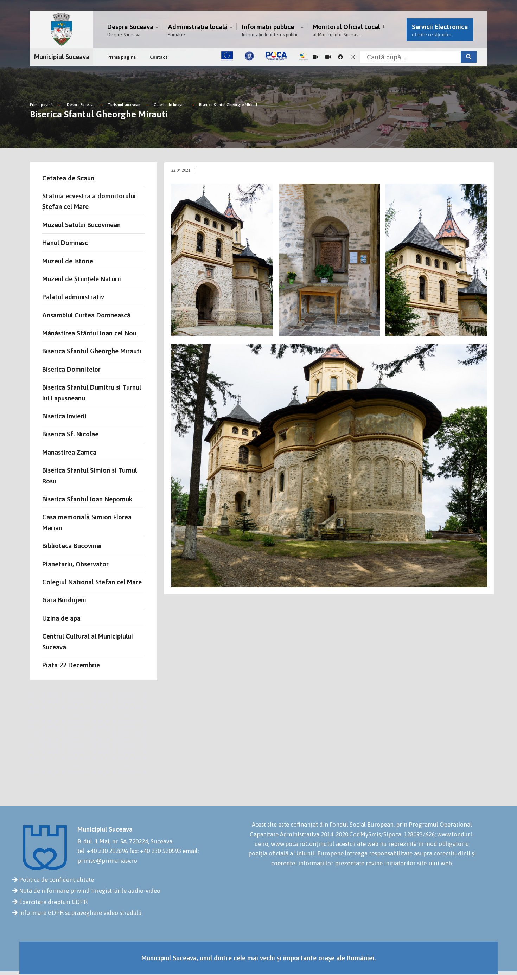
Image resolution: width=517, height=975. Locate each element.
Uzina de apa (61, 618)
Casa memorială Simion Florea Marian (87, 522)
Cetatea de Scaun (68, 178)
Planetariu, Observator (75, 564)
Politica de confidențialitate (56, 879)
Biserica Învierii (64, 416)
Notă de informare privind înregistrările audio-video (89, 890)
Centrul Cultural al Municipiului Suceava (87, 641)
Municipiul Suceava (61, 56)
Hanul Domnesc (65, 242)
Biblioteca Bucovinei (72, 546)
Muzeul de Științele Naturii (81, 279)
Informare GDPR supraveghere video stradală (80, 912)
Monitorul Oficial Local (346, 30)
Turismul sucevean (124, 105)
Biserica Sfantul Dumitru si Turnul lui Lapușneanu (91, 392)
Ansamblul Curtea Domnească (86, 315)
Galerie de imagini (170, 105)
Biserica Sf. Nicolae (70, 434)
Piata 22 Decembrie (71, 665)
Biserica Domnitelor (71, 369)
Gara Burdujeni (64, 600)
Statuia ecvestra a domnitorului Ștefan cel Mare (89, 201)
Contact (158, 57)
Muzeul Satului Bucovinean (81, 225)
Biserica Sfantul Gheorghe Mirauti (228, 105)
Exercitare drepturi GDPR (53, 901)
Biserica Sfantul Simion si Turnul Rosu (89, 475)
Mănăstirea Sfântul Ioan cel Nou (89, 333)
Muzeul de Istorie (67, 261)
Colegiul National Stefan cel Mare (92, 582)
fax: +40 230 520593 (155, 850)
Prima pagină (121, 57)
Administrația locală (198, 30)
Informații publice (270, 30)
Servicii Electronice (440, 30)
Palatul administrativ (73, 297)
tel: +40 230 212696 (102, 850)
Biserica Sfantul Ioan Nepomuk (87, 499)
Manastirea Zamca (69, 452)
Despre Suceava (130, 30)
